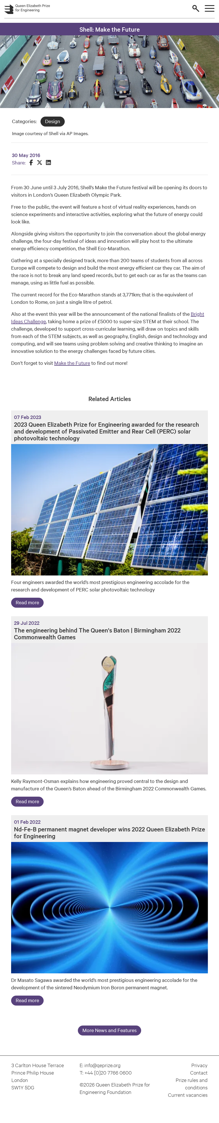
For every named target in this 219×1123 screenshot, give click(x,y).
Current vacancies (188, 1094)
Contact (199, 1072)
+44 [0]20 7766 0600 (108, 1072)
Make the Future (72, 362)
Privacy (199, 1065)
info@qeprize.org (102, 1065)
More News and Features (109, 1030)
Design (52, 121)
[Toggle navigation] (209, 8)
